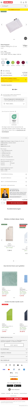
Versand (25, 75)
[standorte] (21, 2)
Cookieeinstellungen (23, 393)
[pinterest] (10, 365)
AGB (12, 393)
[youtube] (18, 365)
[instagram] (14, 365)
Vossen (2, 48)
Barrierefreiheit (13, 395)
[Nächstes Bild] (26, 24)
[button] (3, 63)
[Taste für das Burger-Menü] (1, 2)
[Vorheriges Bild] (2, 24)
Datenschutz (16, 393)
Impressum (8, 393)
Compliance (3, 393)
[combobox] (3, 203)
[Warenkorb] (26, 2)
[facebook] (6, 365)
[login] (24, 2)
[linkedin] (22, 365)
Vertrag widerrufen (22, 405)
